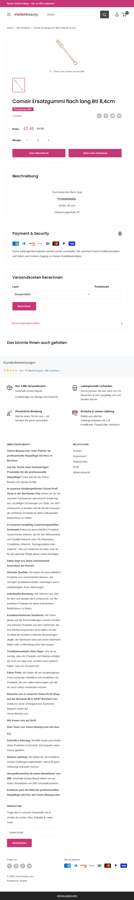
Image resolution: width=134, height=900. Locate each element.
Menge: (16, 140)
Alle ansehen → (53, 370)
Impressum (79, 456)
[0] (124, 14)
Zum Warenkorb (39, 153)
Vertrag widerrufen (67, 895)
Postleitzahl (102, 286)
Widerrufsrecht (81, 472)
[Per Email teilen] (119, 115)
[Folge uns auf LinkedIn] (29, 866)
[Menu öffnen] (8, 14)
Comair (16, 116)
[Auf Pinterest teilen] (105, 115)
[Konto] (117, 14)
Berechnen (24, 306)
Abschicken (19, 842)
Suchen (77, 450)
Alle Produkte (23, 28)
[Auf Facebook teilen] (99, 115)
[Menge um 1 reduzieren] (27, 140)
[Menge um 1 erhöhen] (48, 140)
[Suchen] (104, 14)
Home (10, 28)
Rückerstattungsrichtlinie (26, 323)
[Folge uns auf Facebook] (9, 866)
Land (15, 286)
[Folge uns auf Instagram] (16, 866)
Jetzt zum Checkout (95, 153)
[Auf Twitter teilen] (112, 115)
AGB (76, 466)
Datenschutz (80, 461)
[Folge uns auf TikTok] (22, 866)
